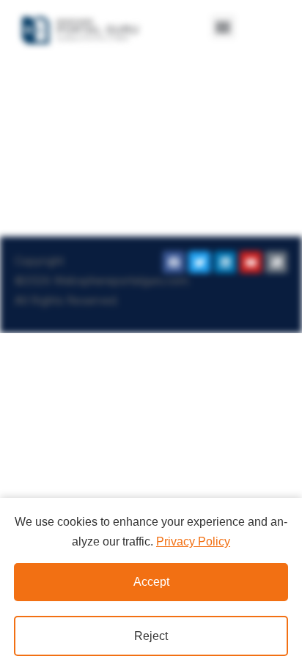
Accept (151, 582)
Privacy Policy (193, 541)
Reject (151, 636)
